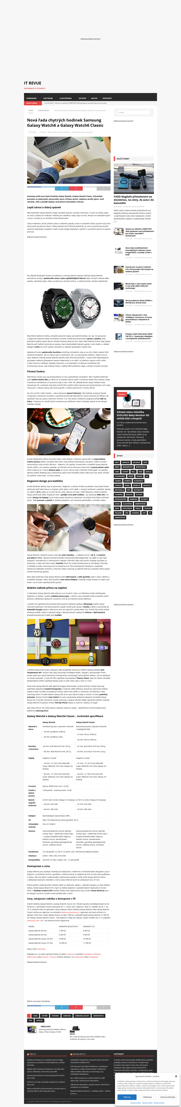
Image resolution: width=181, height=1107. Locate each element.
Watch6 (39, 1020)
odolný (129, 494)
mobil (127, 485)
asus (145, 462)
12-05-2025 (128, 257)
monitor (147, 485)
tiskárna (135, 513)
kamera (127, 481)
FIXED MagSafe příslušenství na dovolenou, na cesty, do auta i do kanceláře (134, 200)
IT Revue (43, 132)
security (144, 499)
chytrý (125, 472)
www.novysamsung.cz (70, 912)
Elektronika (66, 98)
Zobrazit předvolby (167, 1097)
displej (148, 472)
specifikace (127, 508)
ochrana (119, 494)
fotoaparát (120, 476)
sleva (117, 504)
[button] (176, 1076)
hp (147, 476)
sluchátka (127, 504)
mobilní (136, 485)
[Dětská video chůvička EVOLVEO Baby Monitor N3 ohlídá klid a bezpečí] (134, 399)
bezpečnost (141, 467)
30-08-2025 (118, 206)
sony (117, 508)
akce (117, 462)
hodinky (55, 1016)
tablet (138, 508)
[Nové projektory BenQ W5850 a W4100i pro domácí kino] (119, 303)
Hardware (31, 98)
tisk (126, 513)
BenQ (117, 467)
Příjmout (127, 1097)
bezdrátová (127, 467)
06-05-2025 (128, 291)
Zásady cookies (136, 1103)
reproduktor (120, 499)
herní (130, 476)
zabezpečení (120, 517)
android (125, 462)
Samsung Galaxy (82, 1016)
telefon (147, 508)
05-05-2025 (128, 305)
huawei (118, 481)
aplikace (136, 462)
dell (133, 472)
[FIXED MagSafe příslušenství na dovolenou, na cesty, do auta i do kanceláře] (134, 179)
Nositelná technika (63, 132)
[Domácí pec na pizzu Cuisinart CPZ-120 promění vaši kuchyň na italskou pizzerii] (119, 269)
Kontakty (107, 98)
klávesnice (138, 481)
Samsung (41, 949)
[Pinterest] (155, 103)
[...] (115, 221)
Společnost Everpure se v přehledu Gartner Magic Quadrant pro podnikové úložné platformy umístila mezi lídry (46, 1062)
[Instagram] (150, 103)
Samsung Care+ (33, 920)
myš (128, 490)
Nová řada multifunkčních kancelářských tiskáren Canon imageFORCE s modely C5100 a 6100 (138, 251)
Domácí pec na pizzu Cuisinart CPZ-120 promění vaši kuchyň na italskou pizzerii (139, 269)
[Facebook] (146, 103)
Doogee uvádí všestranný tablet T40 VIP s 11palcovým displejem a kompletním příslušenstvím (139, 336)
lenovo (118, 485)
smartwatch (98, 1016)
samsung (67, 1016)
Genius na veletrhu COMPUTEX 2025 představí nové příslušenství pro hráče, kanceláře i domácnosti (139, 232)
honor (139, 476)
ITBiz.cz (32, 1054)
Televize (118, 513)
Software (48, 98)
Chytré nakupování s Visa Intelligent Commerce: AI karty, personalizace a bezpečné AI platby (138, 318)
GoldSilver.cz (79, 1054)
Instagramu (93, 957)
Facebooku (78, 957)
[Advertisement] (74, 17)
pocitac (139, 494)
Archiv (94, 98)
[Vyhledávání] (134, 112)
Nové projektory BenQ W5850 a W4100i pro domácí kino (138, 301)
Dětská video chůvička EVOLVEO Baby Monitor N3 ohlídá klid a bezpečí (133, 415)
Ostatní (82, 98)
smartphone (140, 504)
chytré (44, 1016)
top (30, 1020)
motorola (119, 490)
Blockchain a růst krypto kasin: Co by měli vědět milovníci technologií (138, 286)
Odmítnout (147, 1097)
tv (150, 513)
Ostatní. (45, 957)
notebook (138, 490)
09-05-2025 (128, 274)
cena (35, 1016)
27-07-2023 (32, 132)
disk (140, 472)
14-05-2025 (128, 238)
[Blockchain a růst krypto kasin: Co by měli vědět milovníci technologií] (119, 286)
